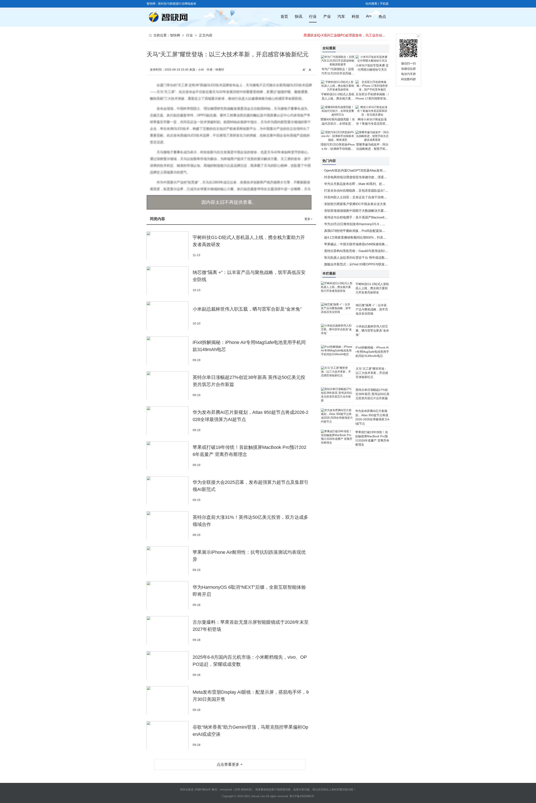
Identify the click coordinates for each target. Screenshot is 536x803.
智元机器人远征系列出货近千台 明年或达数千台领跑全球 (363, 257)
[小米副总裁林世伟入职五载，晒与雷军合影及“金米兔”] (170, 315)
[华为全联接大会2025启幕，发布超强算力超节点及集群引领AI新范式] (170, 490)
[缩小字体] (310, 69)
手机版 (384, 3)
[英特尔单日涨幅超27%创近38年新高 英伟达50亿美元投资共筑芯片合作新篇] (170, 385)
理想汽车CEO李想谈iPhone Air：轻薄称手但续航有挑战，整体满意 (338, 149)
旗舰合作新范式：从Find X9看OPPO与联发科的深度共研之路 (367, 264)
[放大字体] (304, 69)
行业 (189, 35)
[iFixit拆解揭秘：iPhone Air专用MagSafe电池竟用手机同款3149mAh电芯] (170, 350)
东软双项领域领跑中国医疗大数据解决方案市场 (357, 210)
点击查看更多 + (230, 764)
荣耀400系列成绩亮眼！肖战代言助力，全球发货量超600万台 (338, 123)
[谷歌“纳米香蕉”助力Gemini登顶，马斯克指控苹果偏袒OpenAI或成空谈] (170, 735)
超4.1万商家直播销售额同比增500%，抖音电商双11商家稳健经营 (369, 237)
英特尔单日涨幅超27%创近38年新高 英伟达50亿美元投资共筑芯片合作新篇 (372, 394)
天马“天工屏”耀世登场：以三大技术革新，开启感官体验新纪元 (372, 373)
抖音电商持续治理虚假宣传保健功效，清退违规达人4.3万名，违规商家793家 (377, 177)
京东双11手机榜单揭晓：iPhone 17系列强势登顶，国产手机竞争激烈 (372, 98)
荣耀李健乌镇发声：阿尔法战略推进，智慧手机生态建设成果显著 (372, 149)
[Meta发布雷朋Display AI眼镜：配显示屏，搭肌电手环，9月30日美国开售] (170, 700)
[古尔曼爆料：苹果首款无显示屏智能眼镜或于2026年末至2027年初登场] (170, 630)
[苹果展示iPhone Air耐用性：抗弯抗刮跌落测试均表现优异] (170, 560)
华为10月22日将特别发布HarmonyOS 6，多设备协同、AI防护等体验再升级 (376, 224)
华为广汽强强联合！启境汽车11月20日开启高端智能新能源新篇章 (337, 73)
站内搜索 (371, 3)
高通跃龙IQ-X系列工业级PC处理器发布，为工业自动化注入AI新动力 (354, 35)
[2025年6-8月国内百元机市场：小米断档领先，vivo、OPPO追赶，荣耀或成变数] (170, 665)
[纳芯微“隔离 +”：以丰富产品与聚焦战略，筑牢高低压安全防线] (170, 280)
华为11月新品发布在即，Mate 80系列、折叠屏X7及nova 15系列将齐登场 (374, 184)
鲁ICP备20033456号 (302, 796)
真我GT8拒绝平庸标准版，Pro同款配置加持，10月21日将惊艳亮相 (370, 230)
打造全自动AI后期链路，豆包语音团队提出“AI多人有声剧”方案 (367, 190)
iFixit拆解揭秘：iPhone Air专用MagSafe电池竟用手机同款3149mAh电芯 (372, 352)
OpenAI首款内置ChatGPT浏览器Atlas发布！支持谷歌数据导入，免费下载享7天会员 (382, 170)
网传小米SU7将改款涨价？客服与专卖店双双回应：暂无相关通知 (372, 123)
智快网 (175, 35)
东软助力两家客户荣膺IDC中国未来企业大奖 (355, 204)
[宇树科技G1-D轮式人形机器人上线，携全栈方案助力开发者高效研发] (170, 245)
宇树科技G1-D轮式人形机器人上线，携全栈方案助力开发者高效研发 (337, 98)
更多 (308, 219)
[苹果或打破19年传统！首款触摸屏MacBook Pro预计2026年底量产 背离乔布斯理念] (170, 455)
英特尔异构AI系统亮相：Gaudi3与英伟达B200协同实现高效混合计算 (371, 251)
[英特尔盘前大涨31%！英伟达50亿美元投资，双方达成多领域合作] (170, 525)
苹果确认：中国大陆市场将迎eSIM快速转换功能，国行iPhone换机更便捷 (375, 244)
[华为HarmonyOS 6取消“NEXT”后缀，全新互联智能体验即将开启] (170, 595)
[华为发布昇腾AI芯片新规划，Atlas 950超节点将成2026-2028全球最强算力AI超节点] (170, 420)
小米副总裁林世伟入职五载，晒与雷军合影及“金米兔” (247, 309)
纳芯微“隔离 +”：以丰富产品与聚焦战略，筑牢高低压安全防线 (372, 309)
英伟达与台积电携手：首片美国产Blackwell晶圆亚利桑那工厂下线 (370, 217)
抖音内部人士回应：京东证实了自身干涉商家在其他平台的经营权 (369, 197)
